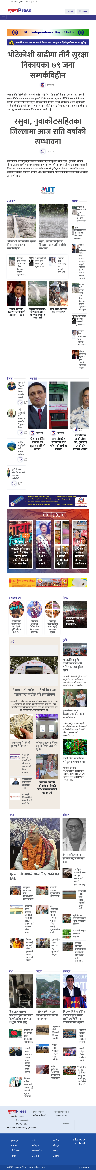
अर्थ (12, 642)
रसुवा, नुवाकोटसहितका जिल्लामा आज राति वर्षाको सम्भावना (48, 131)
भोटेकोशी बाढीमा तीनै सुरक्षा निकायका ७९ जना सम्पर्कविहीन (48, 65)
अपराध (56, 1156)
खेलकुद (66, 971)
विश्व (11, 971)
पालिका (66, 814)
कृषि (65, 640)
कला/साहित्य (15, 598)
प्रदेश (12, 814)
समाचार (11, 201)
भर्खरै (74, 201)
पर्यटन (39, 971)
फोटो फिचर (15, 1151)
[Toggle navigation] (3, 17)
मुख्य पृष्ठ (14, 1140)
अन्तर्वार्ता (32, 378)
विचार (9, 378)
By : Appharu (83, 1167)
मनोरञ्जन (35, 1145)
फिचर (65, 598)
